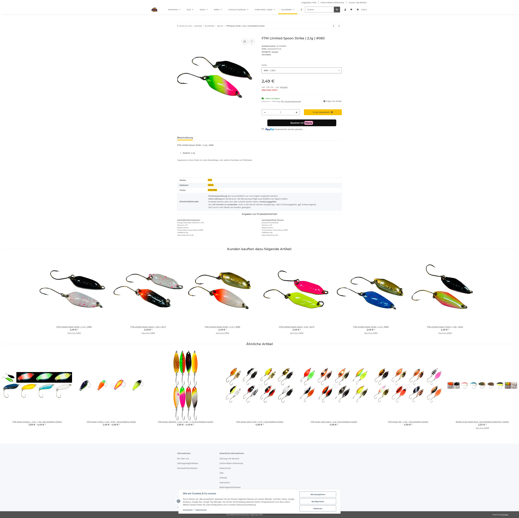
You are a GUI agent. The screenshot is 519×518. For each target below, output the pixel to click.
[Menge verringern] (265, 112)
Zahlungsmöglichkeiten (187, 463)
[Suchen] (337, 9)
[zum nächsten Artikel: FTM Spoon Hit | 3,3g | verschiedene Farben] (339, 26)
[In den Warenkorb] (179, 34)
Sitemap (223, 477)
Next (512, 391)
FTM (209, 180)
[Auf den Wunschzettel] (252, 42)
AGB (221, 473)
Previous (6, 391)
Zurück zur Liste (185, 26)
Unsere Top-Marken (358, 2)
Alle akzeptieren (317, 494)
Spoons (275, 51)
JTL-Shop (505, 514)
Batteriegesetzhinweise (230, 487)
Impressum (188, 510)
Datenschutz (201, 510)
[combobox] (302, 70)
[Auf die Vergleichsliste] (245, 42)
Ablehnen (317, 508)
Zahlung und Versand (229, 458)
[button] (345, 9)
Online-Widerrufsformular (332, 2)
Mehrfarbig (212, 190)
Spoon (210, 185)
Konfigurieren (318, 501)
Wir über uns (183, 458)
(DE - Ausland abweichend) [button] (291, 101)
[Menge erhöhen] (297, 112)
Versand (283, 87)
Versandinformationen (187, 468)
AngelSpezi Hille (309, 2)
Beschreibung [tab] (185, 137)
